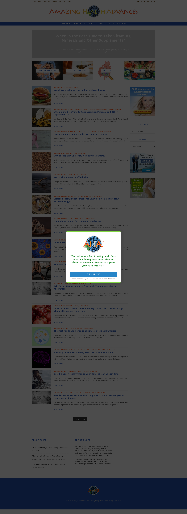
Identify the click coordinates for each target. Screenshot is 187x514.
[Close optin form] (118, 234)
